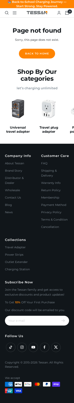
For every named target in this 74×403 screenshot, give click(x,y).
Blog (8, 205)
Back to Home (37, 53)
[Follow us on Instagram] (22, 347)
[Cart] (67, 13)
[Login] (59, 12)
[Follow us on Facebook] (44, 347)
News (9, 212)
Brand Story (13, 170)
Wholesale (12, 190)
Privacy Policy (51, 212)
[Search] (7, 13)
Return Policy (51, 190)
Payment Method (53, 205)
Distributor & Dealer (14, 180)
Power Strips (14, 254)
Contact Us (13, 197)
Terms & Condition (54, 219)
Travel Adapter (15, 247)
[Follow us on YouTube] (33, 347)
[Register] (63, 320)
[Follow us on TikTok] (10, 347)
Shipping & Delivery (49, 173)
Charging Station (17, 269)
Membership (50, 197)
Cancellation (50, 227)
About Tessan (14, 163)
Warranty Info (51, 183)
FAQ (44, 163)
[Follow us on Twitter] (55, 347)
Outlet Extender (16, 262)
